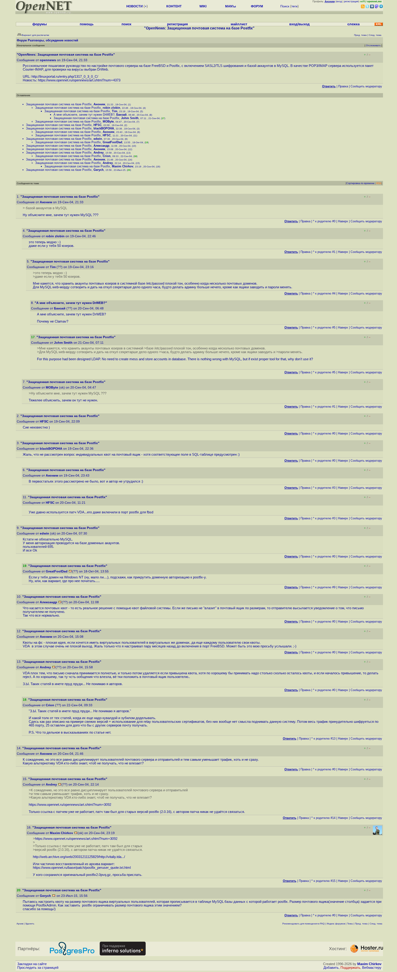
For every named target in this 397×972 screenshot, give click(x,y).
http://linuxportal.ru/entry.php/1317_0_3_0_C (64, 76)
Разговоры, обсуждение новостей (53, 40)
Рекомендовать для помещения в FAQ (303, 923)
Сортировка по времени (360, 183)
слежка (353, 24)
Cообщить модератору (366, 86)
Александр (101, 145)
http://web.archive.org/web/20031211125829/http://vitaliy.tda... (78, 857)
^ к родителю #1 (324, 252)
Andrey (99, 152)
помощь (87, 24)
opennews (48, 60)
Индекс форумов (336, 923)
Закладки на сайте (32, 964)
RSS (378, 183)
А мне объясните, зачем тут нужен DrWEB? (84, 114)
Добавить (331, 967)
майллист (239, 24)
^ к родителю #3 (324, 487)
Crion (107, 156)
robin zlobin (111, 107)
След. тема (376, 923)
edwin (98, 138)
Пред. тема (361, 923)
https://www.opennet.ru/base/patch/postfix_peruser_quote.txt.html (82, 867)
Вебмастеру (371, 967)
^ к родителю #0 (324, 221)
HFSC (98, 125)
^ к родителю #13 (323, 738)
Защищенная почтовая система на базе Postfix (59, 104)
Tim (114, 111)
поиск (126, 24)
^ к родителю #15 (323, 881)
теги (294, 6)
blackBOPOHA (104, 128)
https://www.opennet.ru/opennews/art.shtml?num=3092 (70, 804)
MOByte (108, 121)
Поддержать (350, 967)
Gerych (99, 170)
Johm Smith (130, 118)
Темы (350, 923)
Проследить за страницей (37, 967)
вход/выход (299, 24)
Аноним (99, 104)
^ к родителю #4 (324, 293)
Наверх (343, 221)
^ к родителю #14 (323, 818)
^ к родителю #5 (324, 327)
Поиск (284, 6)
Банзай (121, 114)
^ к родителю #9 (324, 587)
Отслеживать (373, 45)
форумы (39, 24)
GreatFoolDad (112, 142)
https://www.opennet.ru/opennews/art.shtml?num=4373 (79, 80)
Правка (343, 86)
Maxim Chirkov (122, 166)
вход (339, 1)
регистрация (351, 1)
